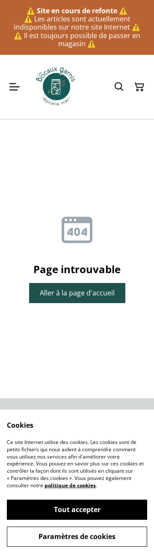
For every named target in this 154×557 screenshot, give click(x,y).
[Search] (119, 86)
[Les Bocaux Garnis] (56, 87)
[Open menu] (14, 86)
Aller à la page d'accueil (77, 293)
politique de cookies (70, 485)
